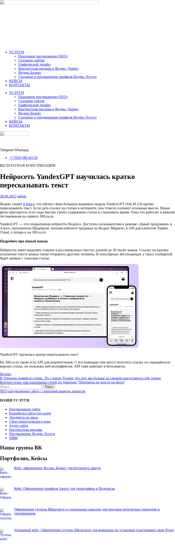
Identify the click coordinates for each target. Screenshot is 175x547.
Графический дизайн (34, 64)
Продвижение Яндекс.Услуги (32, 434)
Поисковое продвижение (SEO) (42, 56)
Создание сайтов (31, 60)
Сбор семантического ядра (29, 421)
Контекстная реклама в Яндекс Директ (48, 68)
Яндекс (5, 374)
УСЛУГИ (16, 52)
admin (21, 196)
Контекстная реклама (25, 430)
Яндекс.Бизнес (29, 73)
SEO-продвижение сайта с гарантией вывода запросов (42, 391)
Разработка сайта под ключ (30, 413)
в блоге (29, 204)
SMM (13, 438)
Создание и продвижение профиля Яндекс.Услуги (57, 77)
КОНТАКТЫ (19, 85)
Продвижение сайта (24, 409)
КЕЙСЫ (15, 81)
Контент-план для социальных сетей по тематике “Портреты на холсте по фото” (62, 382)
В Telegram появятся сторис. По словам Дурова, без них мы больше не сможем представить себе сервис (80, 378)
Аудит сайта (18, 426)
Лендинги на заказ (23, 417)
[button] (27, 165)
